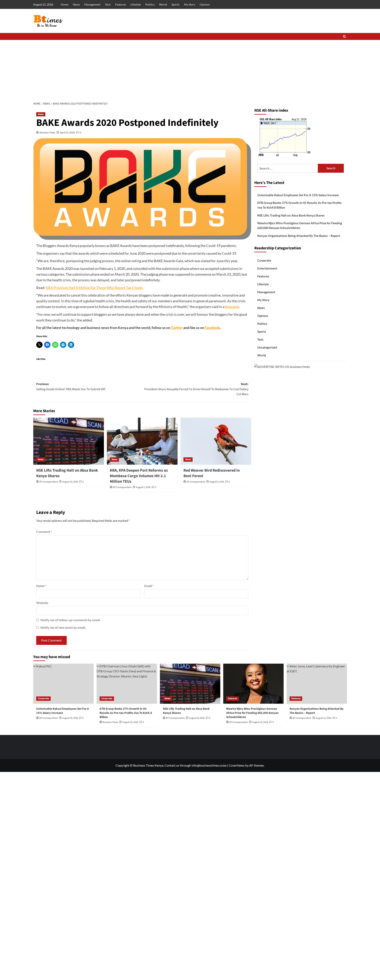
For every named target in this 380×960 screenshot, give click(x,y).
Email (149, 586)
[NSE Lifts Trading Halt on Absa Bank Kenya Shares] (68, 441)
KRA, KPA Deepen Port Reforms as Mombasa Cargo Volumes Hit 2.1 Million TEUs (139, 476)
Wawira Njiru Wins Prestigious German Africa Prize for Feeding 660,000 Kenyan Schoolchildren (299, 225)
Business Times (47, 132)
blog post (232, 306)
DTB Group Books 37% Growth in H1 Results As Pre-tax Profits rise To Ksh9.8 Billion (299, 205)
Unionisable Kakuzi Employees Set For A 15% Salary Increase (298, 195)
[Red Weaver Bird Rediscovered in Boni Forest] (215, 441)
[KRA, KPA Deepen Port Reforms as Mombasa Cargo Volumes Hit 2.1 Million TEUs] (142, 441)
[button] (344, 36)
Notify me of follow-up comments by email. (70, 620)
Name (41, 586)
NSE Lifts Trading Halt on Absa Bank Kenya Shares (291, 215)
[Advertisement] (190, 69)
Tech (108, 4)
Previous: (71, 386)
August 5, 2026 (217, 481)
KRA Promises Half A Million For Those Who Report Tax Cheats (94, 287)
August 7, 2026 (143, 487)
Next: (196, 389)
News (76, 4)
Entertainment (267, 268)
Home (64, 4)
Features (120, 4)
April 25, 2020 (67, 132)
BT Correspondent (48, 481)
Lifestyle (135, 4)
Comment (44, 531)
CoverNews (237, 765)
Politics (150, 4)
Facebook (212, 327)
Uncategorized (267, 347)
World (163, 4)
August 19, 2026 (70, 481)
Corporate (264, 260)
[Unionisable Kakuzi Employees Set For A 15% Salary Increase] (63, 684)
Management (92, 4)
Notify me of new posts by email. (63, 627)
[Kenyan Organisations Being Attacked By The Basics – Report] (317, 684)
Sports (176, 4)
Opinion (205, 4)
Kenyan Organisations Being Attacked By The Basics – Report (298, 235)
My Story (189, 4)
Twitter (177, 327)
